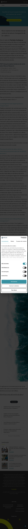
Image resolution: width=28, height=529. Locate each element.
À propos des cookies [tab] (21, 241)
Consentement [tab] (4, 241)
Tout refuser (14, 290)
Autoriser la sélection (14, 285)
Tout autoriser (14, 281)
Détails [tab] (12, 241)
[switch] (25, 268)
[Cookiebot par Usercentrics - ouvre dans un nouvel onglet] (21, 238)
